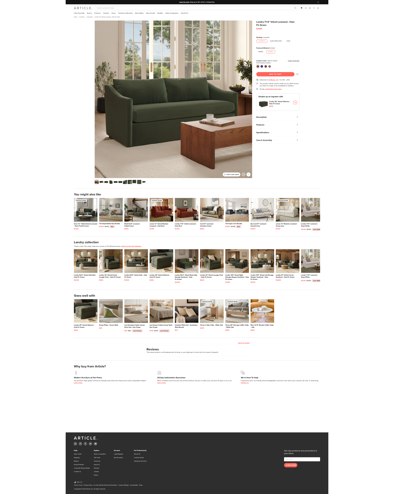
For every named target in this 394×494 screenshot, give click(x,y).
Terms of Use (78, 485)
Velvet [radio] (270, 51)
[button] (306, 8)
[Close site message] (318, 2)
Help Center (78, 454)
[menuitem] (79, 13)
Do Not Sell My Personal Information (105, 485)
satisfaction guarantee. (273, 89)
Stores (96, 475)
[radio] (257, 66)
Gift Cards (97, 457)
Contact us (245, 383)
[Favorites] (314, 8)
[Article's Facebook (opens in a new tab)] (85, 444)
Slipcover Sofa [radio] (276, 41)
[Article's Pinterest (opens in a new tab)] (80, 444)
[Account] (310, 8)
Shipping (77, 457)
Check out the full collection (131, 246)
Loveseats (89, 17)
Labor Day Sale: (184, 2)
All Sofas (81, 17)
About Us (97, 464)
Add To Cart (275, 74)
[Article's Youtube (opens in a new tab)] (95, 444)
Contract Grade (139, 457)
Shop (141, 485)
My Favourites (118, 457)
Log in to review (244, 343)
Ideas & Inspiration (100, 454)
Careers (96, 471)
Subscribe (291, 465)
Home (75, 17)
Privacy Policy (88, 485)
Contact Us (77, 471)
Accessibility (134, 485)
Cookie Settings (123, 485)
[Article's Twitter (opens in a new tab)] (90, 444)
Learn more (78, 383)
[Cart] (318, 8)
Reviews (96, 468)
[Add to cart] (295, 103)
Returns (76, 461)
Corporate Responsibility (82, 468)
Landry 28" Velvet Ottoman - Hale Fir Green (279, 103)
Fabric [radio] (260, 51)
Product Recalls (79, 464)
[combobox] (302, 8)
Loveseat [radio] (261, 41)
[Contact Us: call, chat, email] (306, 8)
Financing (97, 461)
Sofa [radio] (288, 41)
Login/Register (118, 454)
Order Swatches (293, 61)
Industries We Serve (140, 461)
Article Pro (137, 454)
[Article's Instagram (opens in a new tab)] (75, 444)
